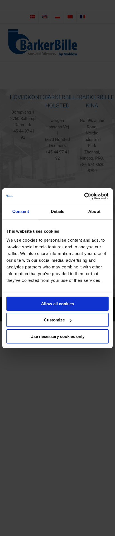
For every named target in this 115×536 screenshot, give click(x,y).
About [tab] (94, 211)
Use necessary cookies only (57, 336)
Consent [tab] (20, 211)
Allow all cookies (57, 303)
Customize (54, 320)
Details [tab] (57, 211)
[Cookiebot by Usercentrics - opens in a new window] (84, 196)
